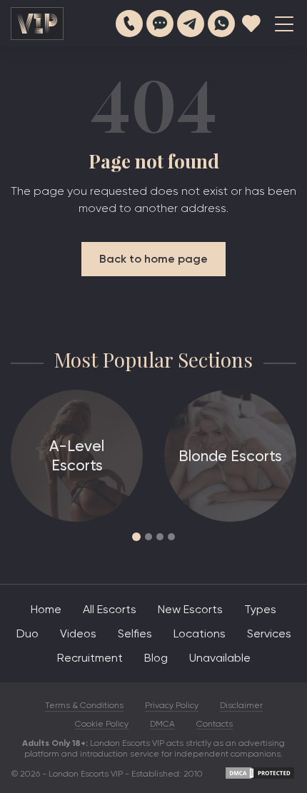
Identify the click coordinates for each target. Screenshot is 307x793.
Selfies (135, 633)
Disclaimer (241, 705)
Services (269, 633)
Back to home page (153, 259)
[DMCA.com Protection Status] (260, 777)
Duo (27, 633)
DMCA (162, 724)
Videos (78, 633)
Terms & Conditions (84, 705)
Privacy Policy (171, 705)
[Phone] (129, 23)
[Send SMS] (159, 23)
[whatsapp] (221, 23)
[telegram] (190, 23)
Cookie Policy (102, 724)
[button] (136, 536)
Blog (156, 658)
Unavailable (220, 658)
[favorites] (251, 23)
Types (260, 609)
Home (46, 609)
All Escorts (109, 609)
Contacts (214, 724)
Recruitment (90, 658)
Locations (199, 633)
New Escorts (190, 609)
